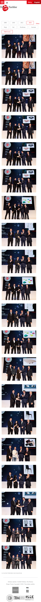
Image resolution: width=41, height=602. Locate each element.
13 (16, 573)
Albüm (37, 23)
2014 (30, 22)
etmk (29, 598)
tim (19, 598)
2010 (13, 22)
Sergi (5, 27)
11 (12, 573)
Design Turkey (5, 8)
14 (17, 573)
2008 (5, 22)
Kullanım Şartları (12, 581)
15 (19, 573)
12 (14, 573)
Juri (13, 27)
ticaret (9, 598)
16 (21, 573)
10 (11, 573)
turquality (15, 590)
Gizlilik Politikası (21, 581)
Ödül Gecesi (7, 32)
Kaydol (37, 2)
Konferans (22, 27)
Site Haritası (30, 581)
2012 (22, 22)
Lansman (33, 27)
